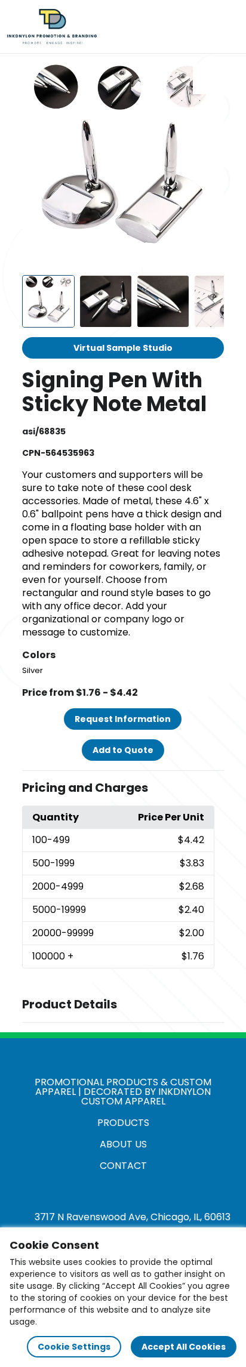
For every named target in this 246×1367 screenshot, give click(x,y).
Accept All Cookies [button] (184, 1347)
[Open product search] (201, 27)
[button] (123, 788)
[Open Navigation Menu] (226, 27)
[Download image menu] (208, 79)
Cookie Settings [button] (74, 1347)
